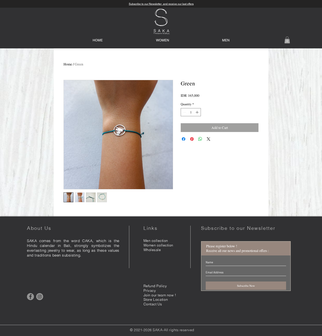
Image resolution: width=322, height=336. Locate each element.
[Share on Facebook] (183, 139)
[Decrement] (184, 112)
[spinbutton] (191, 112)
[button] (287, 40)
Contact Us (152, 304)
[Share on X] (208, 139)
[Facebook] (30, 296)
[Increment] (197, 112)
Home (68, 64)
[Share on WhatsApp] (200, 139)
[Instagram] (39, 296)
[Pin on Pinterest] (192, 139)
